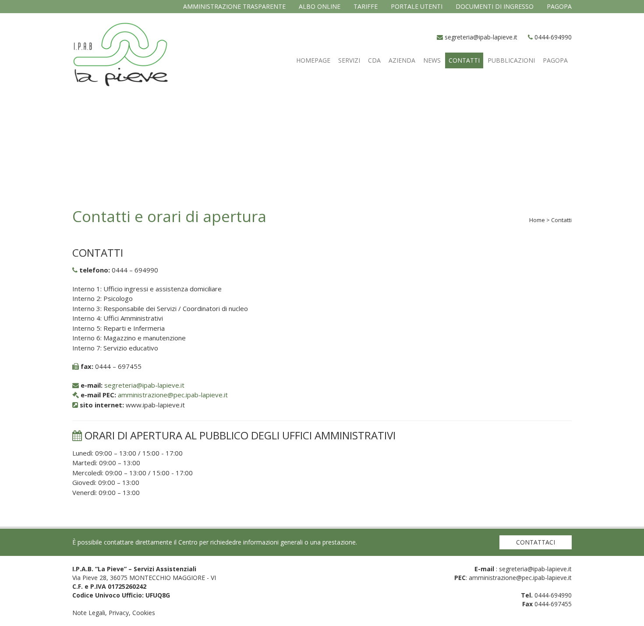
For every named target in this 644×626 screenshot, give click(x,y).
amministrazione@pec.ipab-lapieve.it (173, 394)
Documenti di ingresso (495, 6)
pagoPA (559, 6)
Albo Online (319, 6)
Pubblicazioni (511, 60)
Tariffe (366, 6)
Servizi (349, 60)
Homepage (313, 60)
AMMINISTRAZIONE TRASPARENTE (234, 6)
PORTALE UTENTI (416, 6)
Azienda (402, 60)
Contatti (464, 60)
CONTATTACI (535, 542)
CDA (374, 60)
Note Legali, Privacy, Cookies (113, 612)
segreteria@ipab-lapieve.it (481, 37)
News (432, 60)
